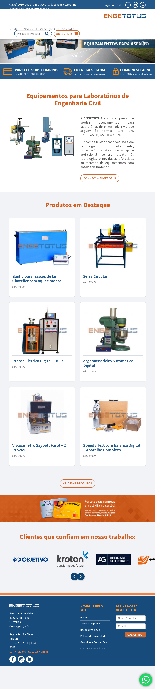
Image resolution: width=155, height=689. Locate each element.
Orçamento (65, 34)
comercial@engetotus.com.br (29, 9)
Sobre (28, 29)
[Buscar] (47, 33)
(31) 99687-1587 (61, 4)
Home (13, 29)
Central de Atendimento (93, 648)
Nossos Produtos (90, 629)
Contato (68, 29)
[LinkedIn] (143, 5)
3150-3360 (39, 4)
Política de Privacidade (93, 636)
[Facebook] (128, 5)
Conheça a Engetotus (100, 178)
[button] (11, 43)
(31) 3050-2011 (21, 4)
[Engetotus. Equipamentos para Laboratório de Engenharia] (119, 16)
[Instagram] (136, 5)
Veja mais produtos (77, 483)
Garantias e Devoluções (93, 642)
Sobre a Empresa (90, 623)
